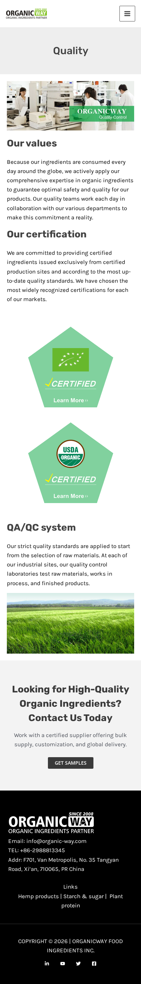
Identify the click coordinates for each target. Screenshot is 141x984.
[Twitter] (78, 963)
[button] (70, 763)
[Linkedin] (46, 963)
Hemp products (38, 896)
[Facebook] (94, 963)
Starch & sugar (83, 896)
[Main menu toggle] (127, 13)
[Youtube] (62, 963)
